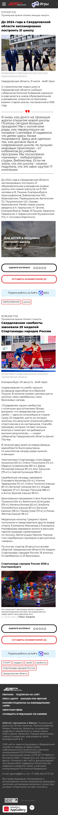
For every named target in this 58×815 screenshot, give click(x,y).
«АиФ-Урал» (10, 617)
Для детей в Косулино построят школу (22, 240)
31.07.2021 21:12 (8, 12)
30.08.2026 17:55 (9, 316)
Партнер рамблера (28, 800)
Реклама (8, 694)
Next (52, 586)
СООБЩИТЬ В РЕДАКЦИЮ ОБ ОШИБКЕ (24, 714)
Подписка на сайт (28, 694)
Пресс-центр (10, 698)
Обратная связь (12, 710)
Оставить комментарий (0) (29, 279)
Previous (4, 586)
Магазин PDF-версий (34, 698)
